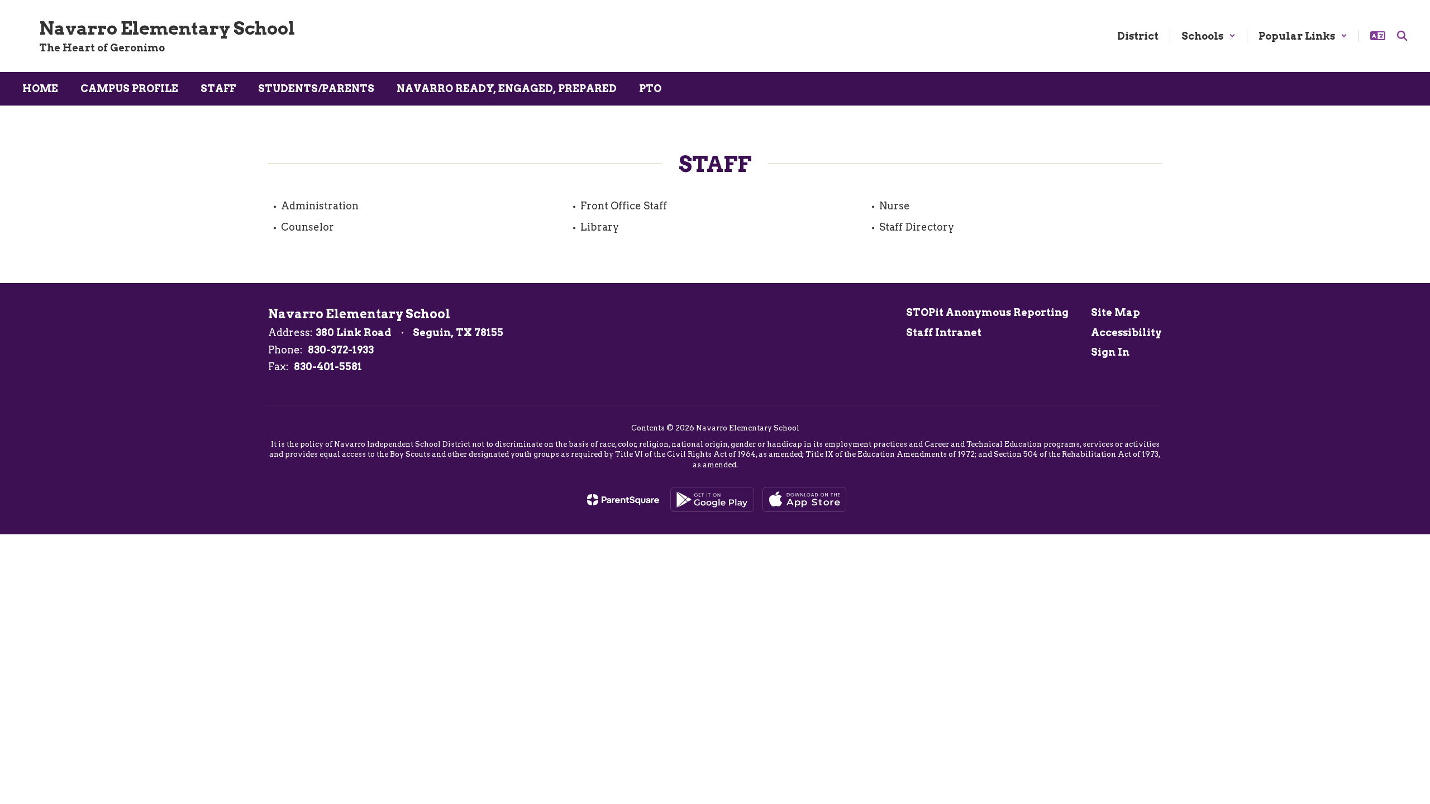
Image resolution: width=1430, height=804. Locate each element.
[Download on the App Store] (804, 499)
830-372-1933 (341, 350)
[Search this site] (1402, 35)
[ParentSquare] (623, 499)
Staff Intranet (943, 332)
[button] (1208, 36)
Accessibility (1126, 332)
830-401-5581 (328, 366)
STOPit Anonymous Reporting (987, 312)
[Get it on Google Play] (712, 499)
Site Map (1115, 312)
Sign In (1110, 352)
